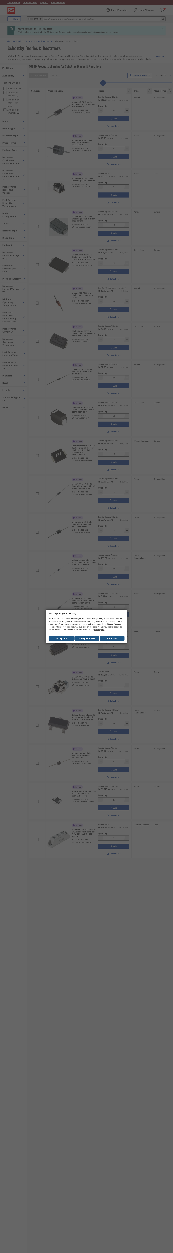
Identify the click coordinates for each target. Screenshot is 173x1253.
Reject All (112, 638)
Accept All (61, 638)
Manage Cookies (87, 638)
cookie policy (99, 629)
